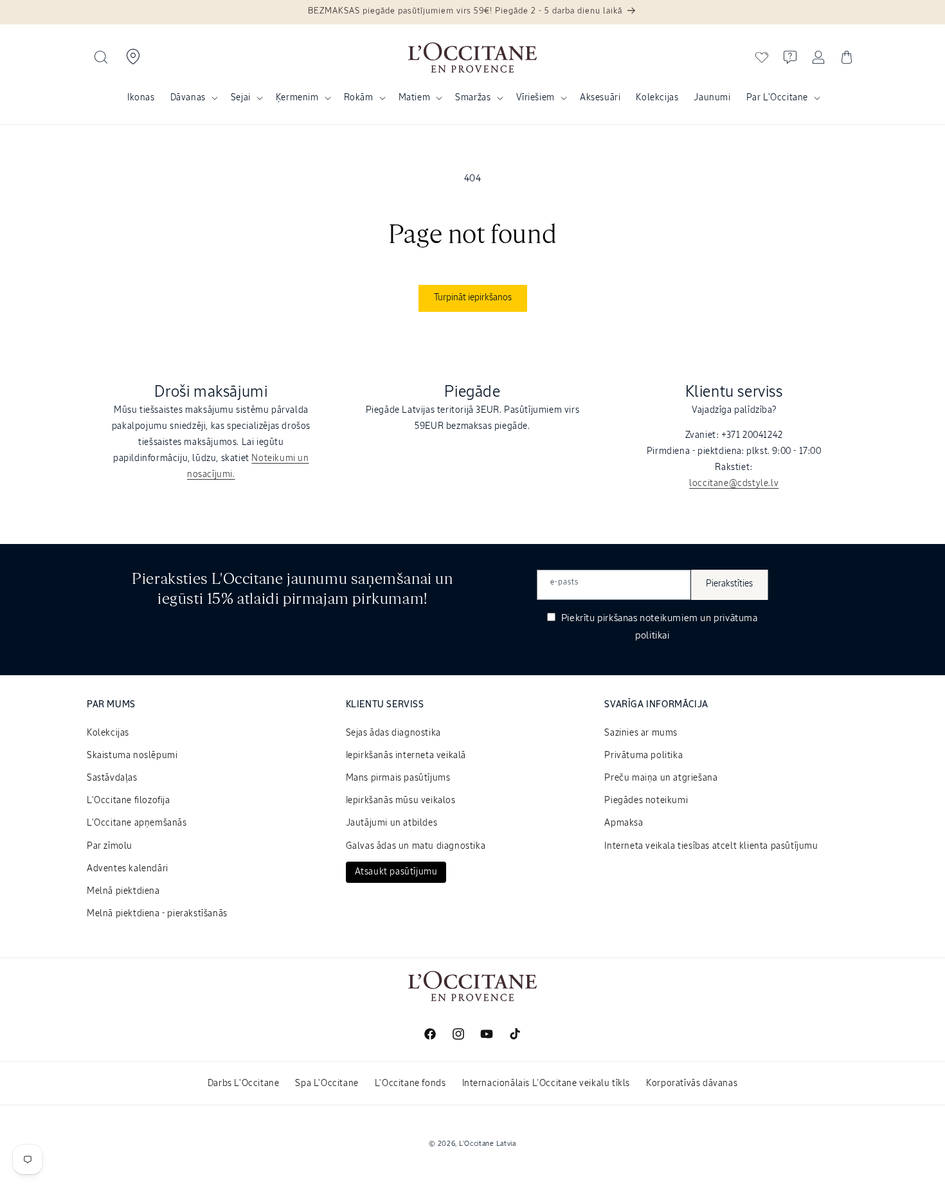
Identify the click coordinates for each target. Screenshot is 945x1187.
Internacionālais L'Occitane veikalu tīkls (546, 1083)
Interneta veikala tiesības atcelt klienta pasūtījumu (711, 846)
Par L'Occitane (777, 97)
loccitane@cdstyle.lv (734, 483)
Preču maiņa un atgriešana (660, 778)
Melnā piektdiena (123, 891)
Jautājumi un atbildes (392, 823)
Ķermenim (297, 97)
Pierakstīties (729, 583)
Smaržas (473, 97)
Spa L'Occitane (326, 1083)
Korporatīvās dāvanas (691, 1083)
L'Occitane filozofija (128, 800)
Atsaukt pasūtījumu (396, 871)
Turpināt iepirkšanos (473, 297)
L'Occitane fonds (410, 1083)
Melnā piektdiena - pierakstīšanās (157, 913)
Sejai (241, 97)
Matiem (415, 97)
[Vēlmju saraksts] (762, 57)
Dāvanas (188, 97)
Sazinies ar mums (641, 733)
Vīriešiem (535, 97)
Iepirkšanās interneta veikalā (406, 755)
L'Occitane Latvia (487, 1143)
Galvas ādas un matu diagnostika (416, 846)
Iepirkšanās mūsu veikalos (401, 800)
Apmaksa (623, 823)
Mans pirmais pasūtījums (398, 778)
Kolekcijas (108, 733)
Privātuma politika (643, 755)
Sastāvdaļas (112, 778)
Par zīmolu (109, 846)
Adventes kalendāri (127, 868)
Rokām (359, 97)
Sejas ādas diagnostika (393, 733)
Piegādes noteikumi (646, 800)
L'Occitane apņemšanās (137, 823)
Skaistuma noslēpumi (132, 755)
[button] (101, 57)
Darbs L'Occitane (244, 1083)
